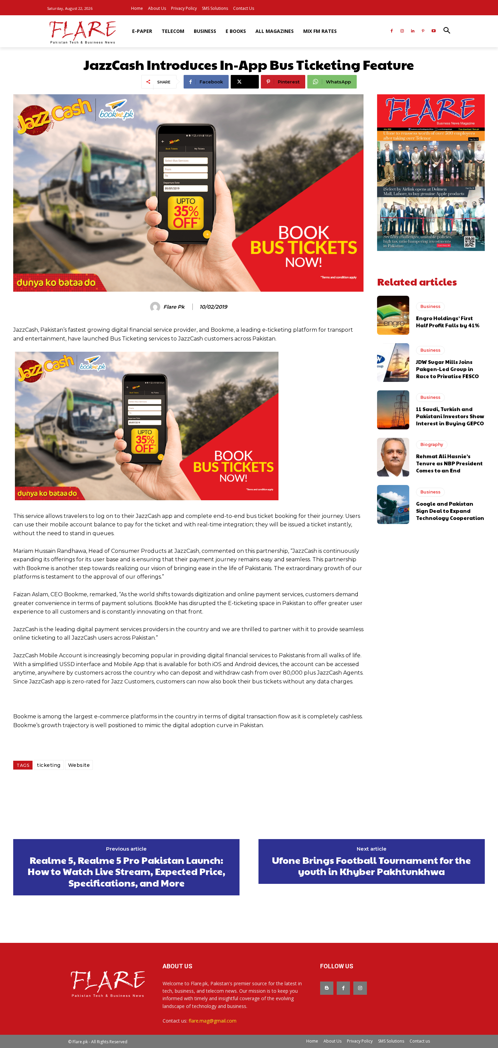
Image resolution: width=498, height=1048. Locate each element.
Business (430, 306)
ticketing (49, 765)
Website (79, 765)
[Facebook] (392, 31)
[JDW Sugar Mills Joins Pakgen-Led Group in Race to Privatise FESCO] (393, 362)
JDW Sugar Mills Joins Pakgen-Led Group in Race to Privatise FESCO (447, 369)
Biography (431, 444)
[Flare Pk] (156, 307)
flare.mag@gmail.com (212, 1020)
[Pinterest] (423, 31)
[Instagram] (402, 31)
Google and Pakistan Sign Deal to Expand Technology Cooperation (450, 510)
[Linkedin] (413, 31)
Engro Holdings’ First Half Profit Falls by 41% (447, 321)
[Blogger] (326, 988)
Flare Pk (174, 307)
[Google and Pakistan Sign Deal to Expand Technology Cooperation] (393, 504)
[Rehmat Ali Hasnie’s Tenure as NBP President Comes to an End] (393, 457)
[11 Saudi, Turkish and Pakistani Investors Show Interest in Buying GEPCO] (393, 409)
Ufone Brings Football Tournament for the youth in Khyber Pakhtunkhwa (371, 865)
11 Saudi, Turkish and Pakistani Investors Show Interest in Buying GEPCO (450, 416)
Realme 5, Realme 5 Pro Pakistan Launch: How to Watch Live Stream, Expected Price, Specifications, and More (126, 871)
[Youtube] (433, 31)
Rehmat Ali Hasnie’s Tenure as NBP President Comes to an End (449, 463)
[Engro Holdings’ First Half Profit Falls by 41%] (393, 315)
